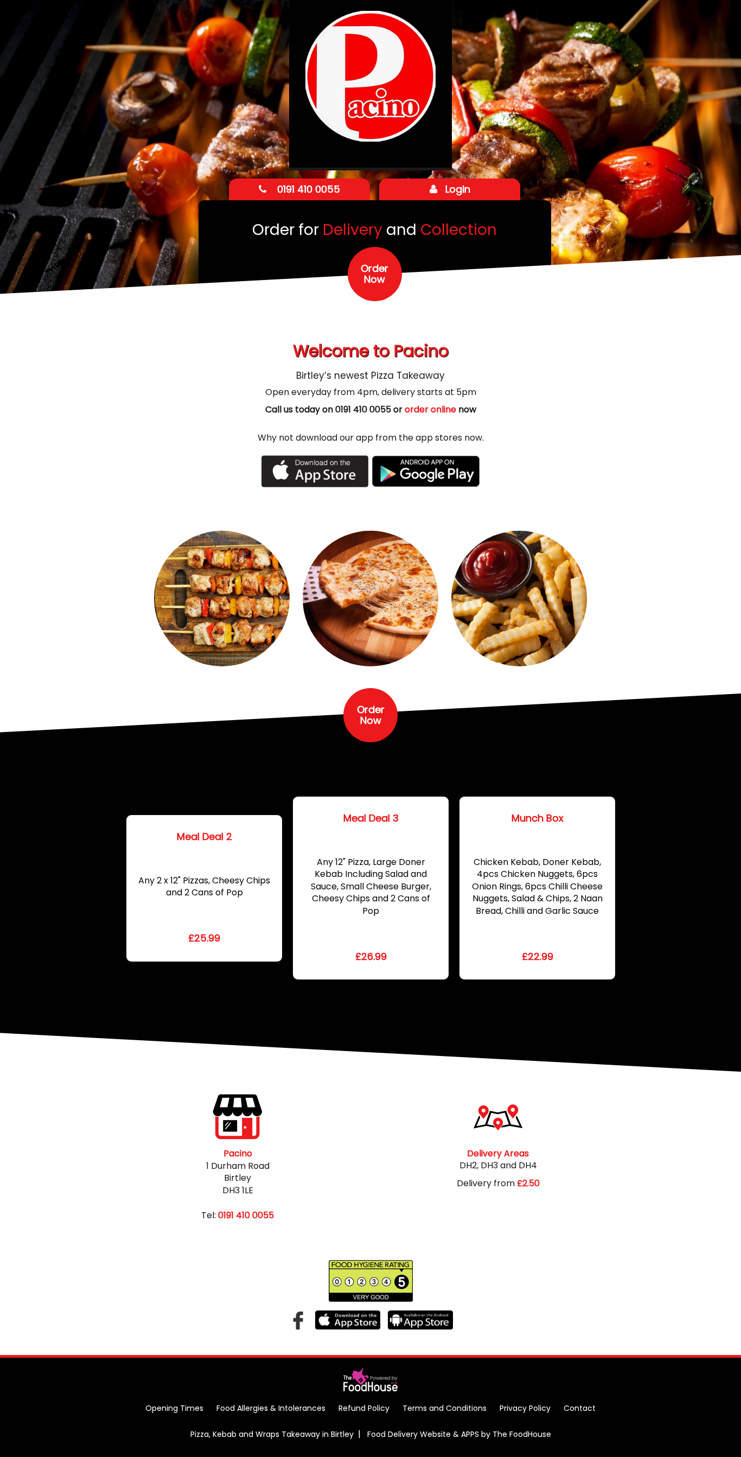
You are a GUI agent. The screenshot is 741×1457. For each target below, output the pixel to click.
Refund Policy (363, 1408)
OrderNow (374, 274)
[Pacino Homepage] (370, 83)
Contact (580, 1408)
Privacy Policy (525, 1408)
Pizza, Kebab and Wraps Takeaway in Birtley (272, 1434)
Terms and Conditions (445, 1408)
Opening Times (174, 1408)
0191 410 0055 (307, 189)
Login (457, 189)
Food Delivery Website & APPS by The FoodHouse (459, 1434)
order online (430, 409)
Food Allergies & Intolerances (270, 1408)
